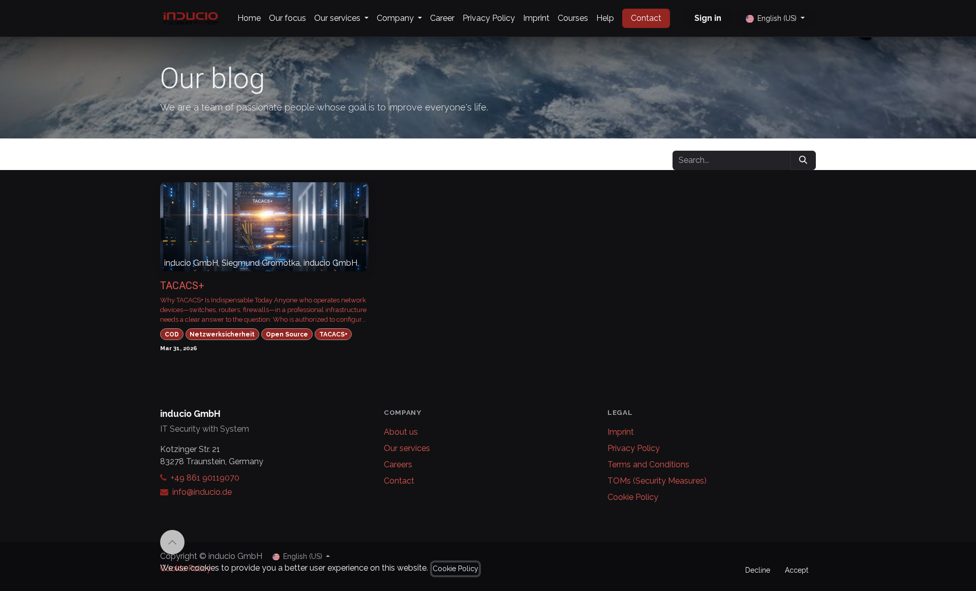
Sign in (707, 18)
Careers (398, 464)
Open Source (287, 334)
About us (401, 432)
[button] (172, 542)
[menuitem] (249, 18)
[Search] (803, 160)
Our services (407, 448)
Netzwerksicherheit (222, 334)
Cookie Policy (632, 497)
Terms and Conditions (648, 464)
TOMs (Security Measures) (657, 481)
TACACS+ (182, 285)
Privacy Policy (633, 448)
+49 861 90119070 (205, 478)
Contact (646, 18)
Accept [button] (796, 570)
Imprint (620, 432)
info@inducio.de (202, 492)
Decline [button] (757, 570)
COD (172, 334)
